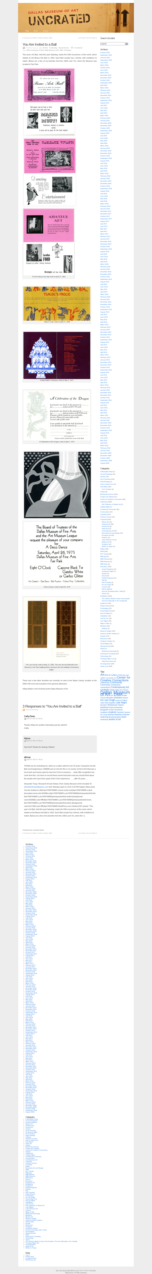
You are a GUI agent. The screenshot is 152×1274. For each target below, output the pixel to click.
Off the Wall (106, 589)
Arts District (104, 486)
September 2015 (106, 279)
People (102, 636)
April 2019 (103, 171)
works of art (104, 666)
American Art (106, 524)
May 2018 (103, 198)
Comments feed (31, 1258)
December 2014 (105, 302)
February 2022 (105, 90)
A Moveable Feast (106, 471)
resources (118, 710)
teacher (111, 714)
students (112, 712)
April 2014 (103, 322)
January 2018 (105, 209)
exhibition (118, 697)
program (104, 710)
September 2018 (106, 188)
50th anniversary (32, 50)
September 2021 (106, 100)
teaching (112, 717)
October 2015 (105, 277)
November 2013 (105, 334)
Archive (45, 48)
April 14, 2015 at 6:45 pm (35, 740)
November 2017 (105, 214)
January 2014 (105, 329)
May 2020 (103, 141)
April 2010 (103, 443)
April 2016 (103, 261)
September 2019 (106, 158)
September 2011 (106, 400)
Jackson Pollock (121, 700)
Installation (104, 616)
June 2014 (104, 317)
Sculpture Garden (106, 641)
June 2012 (104, 377)
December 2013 (105, 332)
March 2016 (104, 264)
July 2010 (103, 435)
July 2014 (103, 314)
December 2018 (105, 181)
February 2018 (105, 206)
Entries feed (30, 1256)
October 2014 (105, 307)
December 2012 (105, 362)
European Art (106, 535)
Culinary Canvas (105, 517)
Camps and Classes (107, 497)
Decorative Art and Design (111, 533)
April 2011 (103, 413)
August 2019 (104, 161)
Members (103, 626)
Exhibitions (104, 596)
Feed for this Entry (32, 709)
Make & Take (104, 623)
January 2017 (105, 239)
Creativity (103, 514)
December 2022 (105, 75)
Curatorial (103, 519)
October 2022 (105, 80)
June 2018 (104, 196)
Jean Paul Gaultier (107, 703)
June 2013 (104, 347)
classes (104, 573)
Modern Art (105, 542)
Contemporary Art (108, 531)
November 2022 (105, 78)
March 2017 (104, 234)
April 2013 (103, 352)
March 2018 (104, 203)
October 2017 (105, 216)
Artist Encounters (108, 661)
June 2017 (104, 226)
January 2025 (105, 57)
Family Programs (107, 578)
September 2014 (106, 309)
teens (118, 717)
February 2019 (105, 176)
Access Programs (106, 474)
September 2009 (106, 460)
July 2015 (103, 284)
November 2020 (105, 125)
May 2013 (103, 350)
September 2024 (106, 60)
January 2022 (105, 93)
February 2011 (105, 418)
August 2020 (104, 133)
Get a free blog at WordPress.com (67, 1270)
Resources (104, 638)
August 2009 (104, 463)
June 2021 (104, 108)
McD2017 (103, 705)
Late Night (121, 702)
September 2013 (106, 340)
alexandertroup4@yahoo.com (36, 787)
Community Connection (108, 509)
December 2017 (105, 211)
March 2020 (104, 146)
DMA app (103, 556)
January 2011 (105, 420)
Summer (120, 712)
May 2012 (103, 380)
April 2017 (103, 231)
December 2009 (105, 453)
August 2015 (104, 282)
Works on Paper (107, 546)
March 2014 (104, 324)
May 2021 (103, 110)
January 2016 (105, 269)
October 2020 (105, 128)
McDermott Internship (109, 651)
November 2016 (105, 244)
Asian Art (105, 528)
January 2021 (105, 120)
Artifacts (104, 628)
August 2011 (104, 402)
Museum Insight (105, 631)
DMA (61, 50)
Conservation (104, 512)
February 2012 (105, 387)
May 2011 (103, 410)
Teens (104, 593)
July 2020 (103, 135)
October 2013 (105, 337)
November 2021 (105, 95)
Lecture (104, 587)
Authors (45, 31)
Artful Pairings (105, 481)
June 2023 (104, 70)
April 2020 (103, 143)
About (36, 31)
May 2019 (103, 168)
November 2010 (105, 425)
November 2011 (105, 395)
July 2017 (103, 224)
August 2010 (104, 433)
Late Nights (104, 621)
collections (105, 682)
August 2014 (104, 312)
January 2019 (105, 178)
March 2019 (104, 173)
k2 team (93, 1270)
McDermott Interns (116, 705)
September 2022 (106, 83)
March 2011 (104, 415)
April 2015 (103, 292)
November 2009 (105, 455)
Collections (104, 502)
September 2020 (106, 130)
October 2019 (105, 156)
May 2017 (103, 229)
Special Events (64, 48)
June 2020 (104, 138)
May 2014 (103, 319)
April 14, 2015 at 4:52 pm (35, 718)
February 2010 (105, 448)
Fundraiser (67, 50)
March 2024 (104, 65)
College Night (105, 507)
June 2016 (104, 256)
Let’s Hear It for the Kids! (86, 38)
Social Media (104, 643)
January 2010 (105, 450)
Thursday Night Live (107, 659)
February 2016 (105, 266)
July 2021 (103, 105)
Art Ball (41, 50)
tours (124, 717)
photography (118, 707)
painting (104, 707)
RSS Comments (81, 1272)
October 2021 (105, 98)
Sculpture (105, 544)
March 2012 (104, 385)
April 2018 (103, 201)
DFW (102, 551)
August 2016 (104, 251)
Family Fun (104, 603)
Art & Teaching (105, 479)
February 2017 (105, 236)
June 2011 (104, 408)
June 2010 (104, 438)
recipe (111, 710)
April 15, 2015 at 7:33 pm (35, 759)
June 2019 (104, 166)
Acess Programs (107, 569)
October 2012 (105, 367)
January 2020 (105, 148)
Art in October (106, 489)
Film (103, 580)
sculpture (104, 712)
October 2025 (105, 52)
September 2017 (106, 219)
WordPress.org (31, 1260)
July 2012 (103, 375)
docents (109, 698)
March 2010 (104, 445)
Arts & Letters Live (106, 484)
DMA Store (104, 564)
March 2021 (104, 115)
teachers (118, 714)
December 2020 (105, 123)
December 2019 (105, 151)
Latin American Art (108, 540)
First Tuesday (106, 582)
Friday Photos (105, 606)
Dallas (102, 549)
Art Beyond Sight (108, 571)
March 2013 (104, 355)
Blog (27, 31)
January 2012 (105, 390)
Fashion (104, 537)
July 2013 (103, 345)
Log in (28, 1255)
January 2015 (105, 299)
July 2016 (103, 254)
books (111, 678)
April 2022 (103, 85)
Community (116, 682)
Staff (102, 648)
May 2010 (103, 440)
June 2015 (104, 287)
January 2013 (105, 360)
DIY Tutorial (104, 554)
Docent (104, 576)
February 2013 (105, 357)
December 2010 (105, 423)
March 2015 (104, 294)
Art (102, 674)
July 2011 (103, 405)
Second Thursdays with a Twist (112, 591)
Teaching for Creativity (107, 653)
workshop (104, 719)
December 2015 (105, 271)
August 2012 (104, 372)
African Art (105, 522)
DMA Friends (104, 559)
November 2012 (105, 365)
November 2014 (105, 304)
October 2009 (105, 458)
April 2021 (103, 113)
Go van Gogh (106, 584)
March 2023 (104, 72)
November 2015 (105, 274)
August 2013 (104, 342)
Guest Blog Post (106, 611)
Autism (102, 492)
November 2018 (105, 183)
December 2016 (105, 241)
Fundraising (53, 48)
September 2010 (106, 430)
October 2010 (105, 428)
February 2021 (105, 118)
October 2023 (105, 67)
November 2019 (105, 153)
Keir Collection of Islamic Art (111, 504)
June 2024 (104, 62)
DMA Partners (105, 561)
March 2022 (104, 88)
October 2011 (105, 397)
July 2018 (103, 193)
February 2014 (105, 327)
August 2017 (104, 221)
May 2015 (103, 289)
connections (105, 687)
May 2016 (103, 259)
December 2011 (105, 392)
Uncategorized (105, 664)
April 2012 (103, 382)
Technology (104, 656)
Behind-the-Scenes (107, 494)
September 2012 (106, 370)
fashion (125, 698)
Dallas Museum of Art (52, 50)
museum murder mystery (108, 633)
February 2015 (105, 297)
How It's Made (105, 613)
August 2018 (104, 191)
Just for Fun (104, 618)
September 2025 (106, 55)
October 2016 (105, 246)
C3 (115, 678)
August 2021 (104, 103)
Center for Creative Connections (111, 499)
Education (103, 566)
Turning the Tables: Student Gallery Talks (38, 38)
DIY (112, 695)
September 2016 (106, 249)
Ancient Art (105, 526)
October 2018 (105, 186)
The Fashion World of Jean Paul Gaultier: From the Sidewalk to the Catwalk (51, 1241)
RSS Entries (69, 1272)
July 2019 (103, 163)
